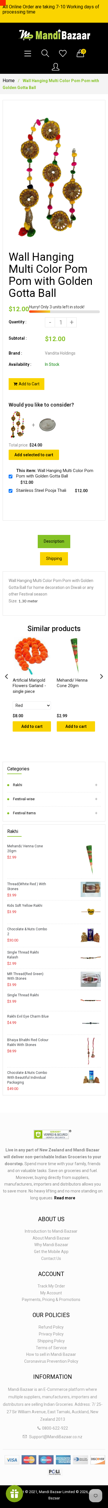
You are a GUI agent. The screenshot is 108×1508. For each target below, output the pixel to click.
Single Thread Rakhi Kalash (23, 954)
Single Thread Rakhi (23, 995)
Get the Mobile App (51, 1251)
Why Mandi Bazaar (51, 1244)
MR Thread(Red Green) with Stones (25, 976)
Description (54, 541)
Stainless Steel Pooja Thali (41, 490)
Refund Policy (51, 1327)
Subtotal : (18, 338)
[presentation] (7, 676)
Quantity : (17, 322)
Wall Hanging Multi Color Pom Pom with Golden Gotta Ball (54, 473)
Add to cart (32, 726)
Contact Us (51, 1258)
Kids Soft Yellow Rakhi (24, 906)
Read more (64, 1198)
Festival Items (24, 813)
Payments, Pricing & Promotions (51, 1299)
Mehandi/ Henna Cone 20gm (25, 848)
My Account (51, 1293)
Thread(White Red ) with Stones (26, 886)
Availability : (20, 364)
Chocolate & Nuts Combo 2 (27, 931)
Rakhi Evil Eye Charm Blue (28, 1016)
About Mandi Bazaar (51, 1238)
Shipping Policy (51, 1341)
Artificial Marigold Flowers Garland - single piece (29, 686)
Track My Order (51, 1286)
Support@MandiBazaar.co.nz (55, 1436)
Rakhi (17, 785)
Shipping (54, 558)
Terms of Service (51, 1347)
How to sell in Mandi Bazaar (51, 1354)
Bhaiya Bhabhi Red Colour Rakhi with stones (27, 1042)
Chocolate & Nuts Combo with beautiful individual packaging (27, 1077)
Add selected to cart (33, 455)
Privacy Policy (51, 1334)
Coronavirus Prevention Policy (51, 1361)
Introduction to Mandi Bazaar (51, 1231)
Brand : (15, 353)
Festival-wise (24, 799)
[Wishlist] (63, 53)
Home (9, 80)
